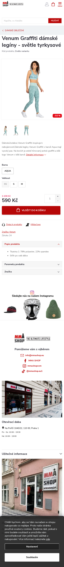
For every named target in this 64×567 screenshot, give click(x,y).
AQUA (8, 170)
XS (5, 184)
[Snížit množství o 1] (57, 201)
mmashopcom (34, 365)
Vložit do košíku (34, 210)
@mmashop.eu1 (34, 371)
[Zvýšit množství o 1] (57, 196)
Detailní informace (34, 154)
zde (48, 539)
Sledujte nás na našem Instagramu (33, 296)
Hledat (55, 20)
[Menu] (60, 4)
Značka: (9, 232)
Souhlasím (32, 557)
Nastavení (32, 546)
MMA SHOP (34, 360)
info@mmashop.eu (34, 355)
